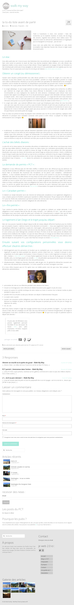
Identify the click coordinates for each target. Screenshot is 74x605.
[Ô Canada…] (23, 584)
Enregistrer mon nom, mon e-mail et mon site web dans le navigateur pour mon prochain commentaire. (33, 437)
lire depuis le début (8, 513)
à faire (4, 345)
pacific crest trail (24, 345)
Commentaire (6, 394)
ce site (36, 258)
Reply (70, 362)
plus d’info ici (65, 100)
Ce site (24, 158)
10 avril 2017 (65, 378)
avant (14, 345)
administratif (9, 345)
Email (4, 496)
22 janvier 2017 (64, 362)
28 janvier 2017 (64, 369)
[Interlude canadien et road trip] (15, 584)
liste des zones (20, 256)
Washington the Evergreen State (21, 484)
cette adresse (55, 238)
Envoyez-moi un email (45, 540)
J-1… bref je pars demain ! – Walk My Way (18, 378)
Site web (4, 430)
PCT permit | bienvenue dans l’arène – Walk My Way (22, 369)
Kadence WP (25, 601)
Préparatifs (21, 26)
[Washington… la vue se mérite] (31, 584)
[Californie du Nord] (31, 590)
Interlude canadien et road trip (20, 467)
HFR (15, 327)
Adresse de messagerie (9, 423)
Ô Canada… (14, 473)
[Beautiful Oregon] (15, 590)
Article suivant (66, 349)
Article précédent (8, 349)
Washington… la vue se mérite (20, 478)
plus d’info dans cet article (53, 69)
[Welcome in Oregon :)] (23, 590)
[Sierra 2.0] (6, 584)
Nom (4, 415)
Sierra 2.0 (14, 461)
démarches (18, 345)
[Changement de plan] (6, 595)
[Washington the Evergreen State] (6, 590)
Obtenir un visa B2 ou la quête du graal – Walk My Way (23, 363)
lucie (6, 26)
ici (59, 211)
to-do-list (41, 345)
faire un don (33, 186)
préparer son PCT (35, 345)
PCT (30, 345)
